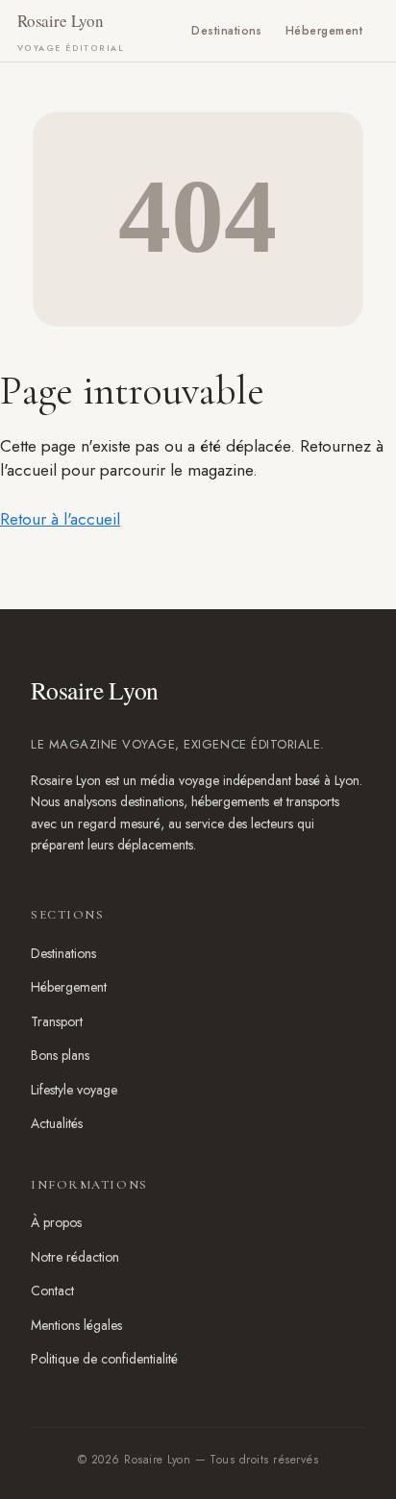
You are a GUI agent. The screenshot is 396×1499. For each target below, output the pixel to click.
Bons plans (60, 1055)
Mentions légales (76, 1325)
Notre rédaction (75, 1256)
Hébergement (323, 30)
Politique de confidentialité (104, 1358)
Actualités (57, 1123)
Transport (57, 1021)
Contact (52, 1290)
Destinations (226, 30)
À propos (56, 1222)
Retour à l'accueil (60, 518)
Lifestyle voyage (74, 1089)
